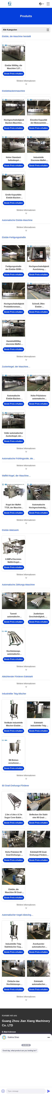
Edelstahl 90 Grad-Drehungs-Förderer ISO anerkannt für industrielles (38, 853)
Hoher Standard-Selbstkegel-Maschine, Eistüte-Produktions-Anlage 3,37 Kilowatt (13, 159)
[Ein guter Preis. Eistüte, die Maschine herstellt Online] (26, 84)
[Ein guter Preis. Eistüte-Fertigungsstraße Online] (26, 359)
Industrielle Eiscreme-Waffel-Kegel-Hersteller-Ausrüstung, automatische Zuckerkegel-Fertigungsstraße (38, 159)
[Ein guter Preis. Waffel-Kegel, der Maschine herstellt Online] (26, 523)
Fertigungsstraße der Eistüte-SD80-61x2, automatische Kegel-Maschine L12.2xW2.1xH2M (13, 268)
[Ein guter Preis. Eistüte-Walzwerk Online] (26, 577)
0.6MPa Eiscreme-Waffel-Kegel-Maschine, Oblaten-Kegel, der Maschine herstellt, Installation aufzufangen (13, 561)
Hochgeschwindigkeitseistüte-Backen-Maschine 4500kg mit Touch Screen (13, 121)
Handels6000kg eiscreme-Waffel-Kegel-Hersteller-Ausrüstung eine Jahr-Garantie (13, 343)
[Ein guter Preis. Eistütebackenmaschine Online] (26, 213)
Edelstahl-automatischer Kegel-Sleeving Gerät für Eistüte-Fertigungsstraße (38, 983)
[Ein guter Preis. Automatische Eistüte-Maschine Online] (26, 230)
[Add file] (3, 1091)
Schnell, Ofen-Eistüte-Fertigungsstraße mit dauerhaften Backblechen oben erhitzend (38, 305)
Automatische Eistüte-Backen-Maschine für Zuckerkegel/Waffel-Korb (13, 397)
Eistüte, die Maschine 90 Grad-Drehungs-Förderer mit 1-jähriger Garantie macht (13, 891)
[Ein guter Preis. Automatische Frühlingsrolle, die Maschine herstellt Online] (26, 468)
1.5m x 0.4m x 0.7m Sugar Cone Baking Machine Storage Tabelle (13, 816)
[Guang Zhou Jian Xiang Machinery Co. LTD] (10, 4)
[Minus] (48, 1037)
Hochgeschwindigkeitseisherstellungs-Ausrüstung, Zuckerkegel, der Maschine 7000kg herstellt (38, 268)
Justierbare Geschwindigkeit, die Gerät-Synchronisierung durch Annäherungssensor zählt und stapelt (38, 615)
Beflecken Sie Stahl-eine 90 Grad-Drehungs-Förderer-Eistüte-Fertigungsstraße (38, 816)
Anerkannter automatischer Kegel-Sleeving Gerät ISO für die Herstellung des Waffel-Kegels (38, 945)
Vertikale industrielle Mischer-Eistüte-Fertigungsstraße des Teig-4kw (13, 724)
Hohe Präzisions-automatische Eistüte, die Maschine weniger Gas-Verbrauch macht (38, 397)
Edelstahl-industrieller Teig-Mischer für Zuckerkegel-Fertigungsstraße (38, 724)
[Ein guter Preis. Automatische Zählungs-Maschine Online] (26, 669)
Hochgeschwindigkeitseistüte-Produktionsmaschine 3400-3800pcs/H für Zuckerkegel (13, 305)
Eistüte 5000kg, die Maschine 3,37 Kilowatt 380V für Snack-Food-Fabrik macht (13, 67)
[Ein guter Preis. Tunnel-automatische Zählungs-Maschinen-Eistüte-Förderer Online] (13, 600)
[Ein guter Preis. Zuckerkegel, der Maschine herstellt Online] (26, 451)
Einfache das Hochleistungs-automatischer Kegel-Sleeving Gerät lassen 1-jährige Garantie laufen (13, 983)
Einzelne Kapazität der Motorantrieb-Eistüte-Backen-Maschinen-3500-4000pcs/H (38, 121)
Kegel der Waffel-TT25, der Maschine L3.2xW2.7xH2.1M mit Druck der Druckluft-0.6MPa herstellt (13, 506)
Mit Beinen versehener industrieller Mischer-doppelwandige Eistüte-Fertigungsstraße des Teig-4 (13, 762)
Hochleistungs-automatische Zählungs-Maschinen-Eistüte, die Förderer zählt (13, 653)
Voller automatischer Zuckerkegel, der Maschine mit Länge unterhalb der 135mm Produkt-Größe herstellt (13, 435)
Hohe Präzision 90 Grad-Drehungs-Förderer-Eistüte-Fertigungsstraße (13, 853)
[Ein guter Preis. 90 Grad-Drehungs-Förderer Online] (26, 908)
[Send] (49, 1091)
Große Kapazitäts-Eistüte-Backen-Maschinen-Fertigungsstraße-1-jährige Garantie (13, 196)
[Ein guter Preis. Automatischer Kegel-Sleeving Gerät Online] (26, 999)
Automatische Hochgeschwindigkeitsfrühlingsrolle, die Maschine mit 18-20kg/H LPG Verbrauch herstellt (38, 506)
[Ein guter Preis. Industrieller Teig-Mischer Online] (26, 778)
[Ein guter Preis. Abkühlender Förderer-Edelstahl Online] (26, 686)
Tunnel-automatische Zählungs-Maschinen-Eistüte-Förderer (13, 615)
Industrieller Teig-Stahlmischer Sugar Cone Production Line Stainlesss (13, 945)
